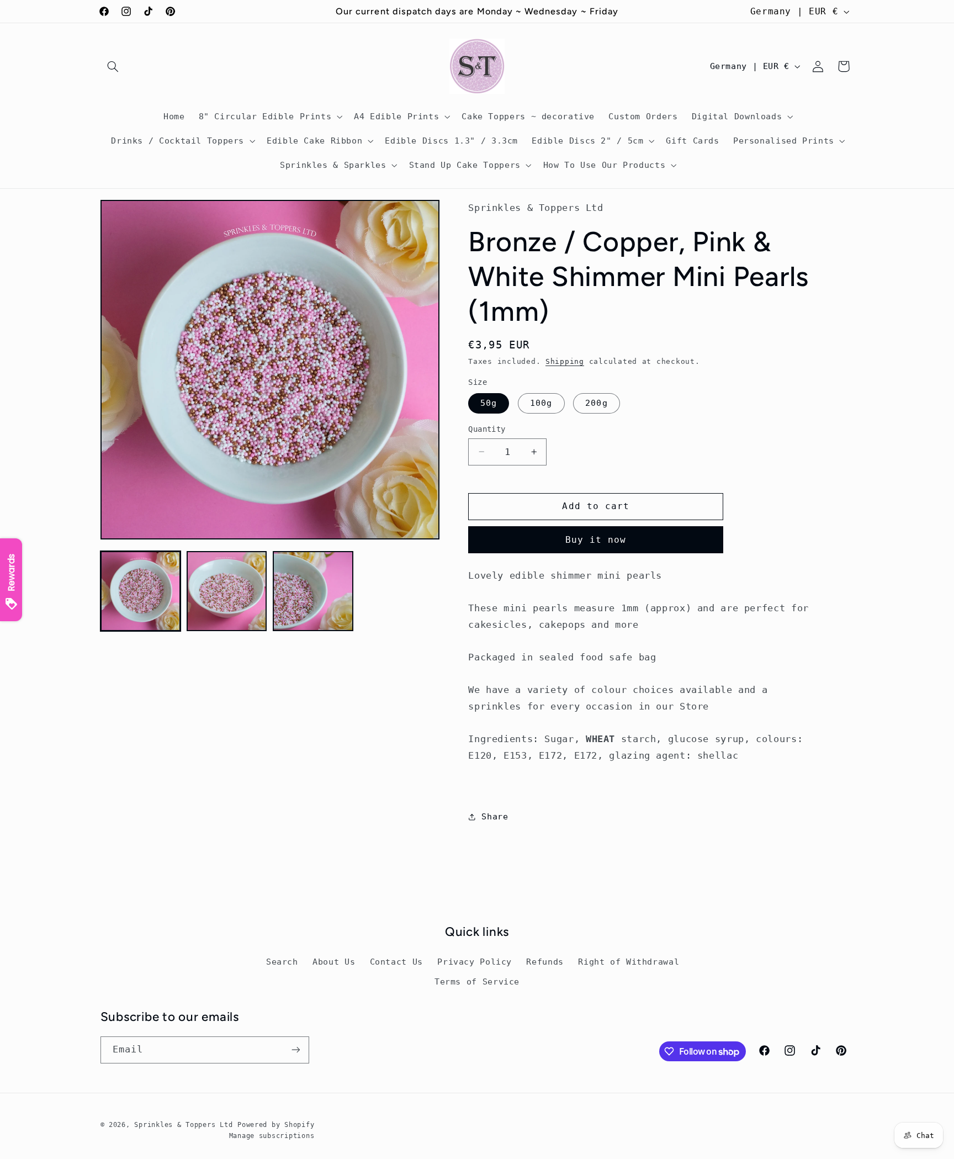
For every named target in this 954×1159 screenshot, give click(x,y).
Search (282, 961)
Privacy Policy (474, 961)
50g (488, 402)
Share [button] (494, 816)
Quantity (486, 429)
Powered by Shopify (275, 1125)
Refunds (544, 961)
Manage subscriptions (272, 1136)
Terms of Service (477, 981)
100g (541, 402)
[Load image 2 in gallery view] (227, 591)
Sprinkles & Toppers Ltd (183, 1125)
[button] (113, 66)
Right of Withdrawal (628, 961)
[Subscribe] (295, 1049)
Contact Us (396, 961)
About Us (333, 961)
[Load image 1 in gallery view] (140, 591)
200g (596, 402)
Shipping (564, 361)
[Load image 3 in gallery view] (313, 591)
